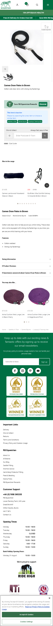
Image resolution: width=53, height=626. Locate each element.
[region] (26, 610)
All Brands (6, 458)
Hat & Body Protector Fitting (13, 472)
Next (47, 185)
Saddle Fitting (8, 465)
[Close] (49, 598)
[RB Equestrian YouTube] (38, 371)
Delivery (6, 429)
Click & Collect (8, 433)
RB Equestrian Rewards (11, 482)
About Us (6, 455)
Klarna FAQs (7, 479)
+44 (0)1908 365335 (12, 494)
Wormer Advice (8, 469)
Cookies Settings (26, 621)
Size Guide (13, 143)
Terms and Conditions (11, 440)
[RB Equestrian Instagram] (22, 371)
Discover (42, 104)
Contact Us (7, 514)
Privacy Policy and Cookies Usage (15, 443)
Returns (6, 436)
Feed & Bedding (9, 475)
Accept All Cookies (26, 614)
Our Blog (6, 462)
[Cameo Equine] (46, 28)
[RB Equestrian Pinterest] (30, 371)
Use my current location (9, 136)
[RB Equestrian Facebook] (15, 371)
